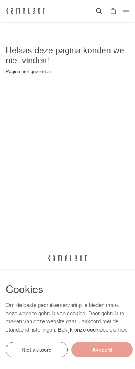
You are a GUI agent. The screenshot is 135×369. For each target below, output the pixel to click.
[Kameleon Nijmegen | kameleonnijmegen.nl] (25, 11)
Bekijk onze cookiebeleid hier (92, 329)
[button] (110, 11)
